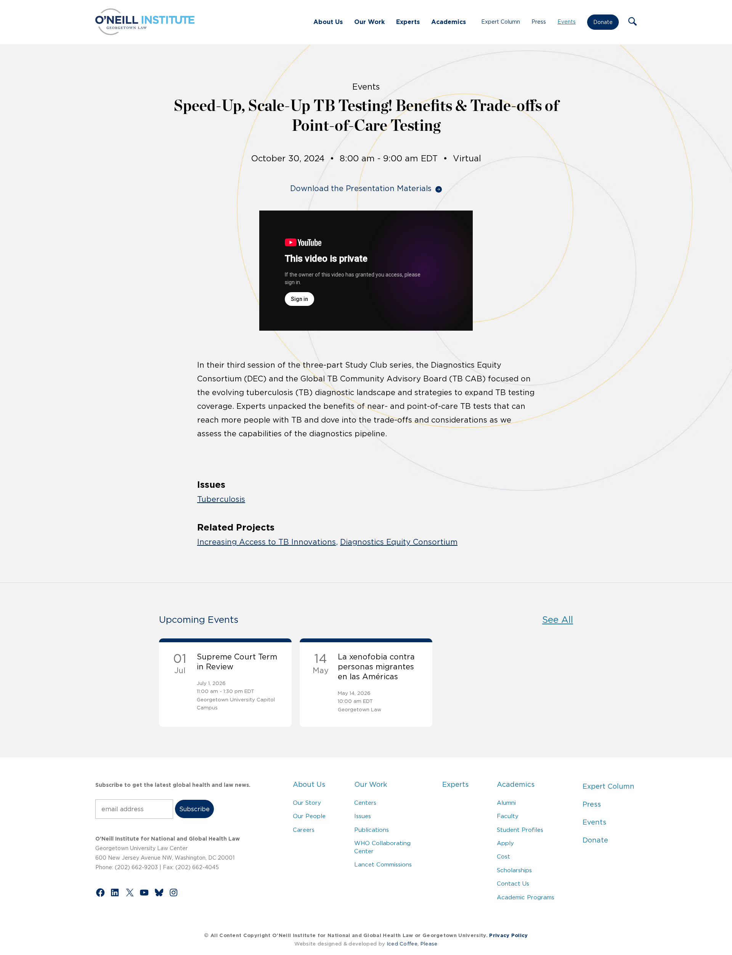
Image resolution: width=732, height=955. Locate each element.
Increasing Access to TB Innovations (266, 542)
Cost (503, 856)
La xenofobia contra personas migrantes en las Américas (376, 667)
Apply (505, 843)
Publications (371, 829)
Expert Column (500, 22)
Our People (309, 816)
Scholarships (514, 870)
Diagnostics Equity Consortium (399, 542)
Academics (448, 21)
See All (557, 619)
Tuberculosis (221, 499)
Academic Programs (525, 897)
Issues (362, 816)
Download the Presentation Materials (361, 188)
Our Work (369, 21)
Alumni (506, 802)
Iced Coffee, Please (412, 944)
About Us (328, 21)
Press (538, 22)
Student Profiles (520, 829)
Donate (603, 22)
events (366, 86)
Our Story (307, 802)
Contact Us (513, 883)
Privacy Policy (508, 935)
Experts (408, 21)
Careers (304, 829)
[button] (632, 22)
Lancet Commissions (383, 864)
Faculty (507, 816)
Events (566, 22)
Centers (365, 802)
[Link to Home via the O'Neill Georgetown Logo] (144, 32)
